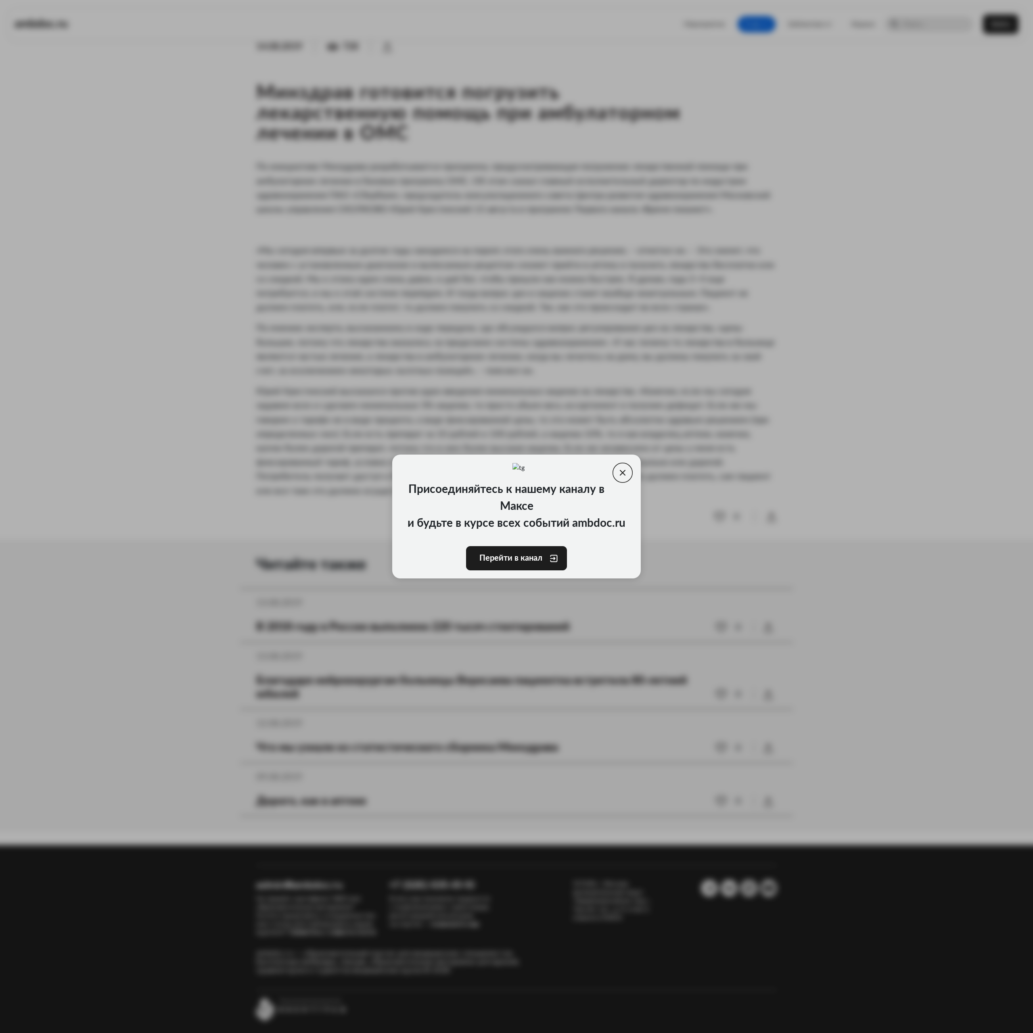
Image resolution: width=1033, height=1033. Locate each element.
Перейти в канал (510, 558)
